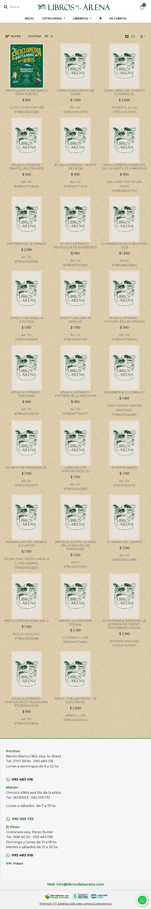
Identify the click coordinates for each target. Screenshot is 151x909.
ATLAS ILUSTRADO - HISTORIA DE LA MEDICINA (75, 394)
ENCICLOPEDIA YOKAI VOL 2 (27, 621)
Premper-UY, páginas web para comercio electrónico (76, 903)
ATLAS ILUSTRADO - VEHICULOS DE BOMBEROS (75, 245)
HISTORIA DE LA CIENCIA (26, 244)
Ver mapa (14, 863)
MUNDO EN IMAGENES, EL (26, 467)
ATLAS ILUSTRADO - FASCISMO (26, 394)
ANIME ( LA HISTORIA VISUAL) (75, 622)
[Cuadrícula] (127, 36)
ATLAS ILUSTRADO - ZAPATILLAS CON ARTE (26, 166)
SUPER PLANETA (124, 467)
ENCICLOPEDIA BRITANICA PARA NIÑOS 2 (27, 92)
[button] (100, 18)
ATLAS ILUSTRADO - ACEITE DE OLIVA (75, 166)
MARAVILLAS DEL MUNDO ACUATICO (26, 543)
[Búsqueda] (5, 6)
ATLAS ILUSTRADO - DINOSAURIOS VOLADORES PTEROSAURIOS (26, 702)
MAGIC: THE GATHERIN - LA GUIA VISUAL (75, 700)
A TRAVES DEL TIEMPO (124, 542)
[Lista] (133, 36)
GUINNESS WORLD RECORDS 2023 (124, 245)
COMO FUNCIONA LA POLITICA (26, 319)
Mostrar (34, 36)
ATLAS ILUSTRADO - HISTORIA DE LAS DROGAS (124, 319)
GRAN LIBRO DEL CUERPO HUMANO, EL (124, 92)
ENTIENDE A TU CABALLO (124, 392)
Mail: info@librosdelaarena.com (75, 884)
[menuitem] (29, 18)
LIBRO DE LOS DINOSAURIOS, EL (75, 469)
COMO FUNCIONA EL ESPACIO (75, 319)
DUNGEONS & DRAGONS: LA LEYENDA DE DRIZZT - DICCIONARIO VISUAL (124, 624)
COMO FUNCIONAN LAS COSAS (75, 92)
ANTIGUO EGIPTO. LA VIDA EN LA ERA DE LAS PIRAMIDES (75, 545)
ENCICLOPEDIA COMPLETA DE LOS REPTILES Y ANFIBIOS (124, 166)
